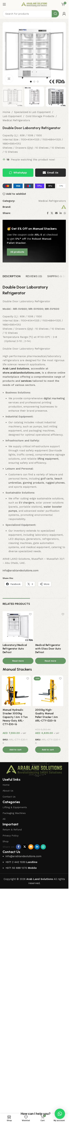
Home (6, 112)
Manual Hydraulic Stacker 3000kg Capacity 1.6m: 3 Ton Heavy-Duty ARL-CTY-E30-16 (17, 943)
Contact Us (9, 1023)
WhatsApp (20, 172)
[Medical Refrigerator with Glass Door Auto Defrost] (50, 739)
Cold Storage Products (40, 116)
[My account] (64, 13)
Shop (6, 1067)
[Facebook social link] (47, 213)
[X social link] (52, 213)
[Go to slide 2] (34, 81)
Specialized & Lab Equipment (32, 112)
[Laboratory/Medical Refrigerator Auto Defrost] (18, 626)
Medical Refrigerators (16, 120)
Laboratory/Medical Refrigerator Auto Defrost (15, 649)
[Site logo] (34, 4)
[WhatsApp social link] (65, 213)
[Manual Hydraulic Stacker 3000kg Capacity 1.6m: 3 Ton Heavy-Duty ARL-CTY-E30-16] (18, 917)
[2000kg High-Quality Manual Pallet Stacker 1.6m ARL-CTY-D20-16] (50, 917)
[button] (18, 976)
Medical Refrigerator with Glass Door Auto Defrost (48, 875)
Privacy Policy (10, 1062)
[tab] (12, 276)
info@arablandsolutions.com (20, 570)
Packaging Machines (14, 1039)
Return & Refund (12, 1056)
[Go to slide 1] (31, 81)
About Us (8, 1017)
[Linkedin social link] (61, 213)
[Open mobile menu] (4, 4)
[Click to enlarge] (9, 78)
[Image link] (34, 996)
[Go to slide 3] (38, 81)
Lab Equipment (12, 116)
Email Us (52, 172)
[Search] (55, 13)
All (4, 1045)
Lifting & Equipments (15, 1033)
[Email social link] (56, 213)
